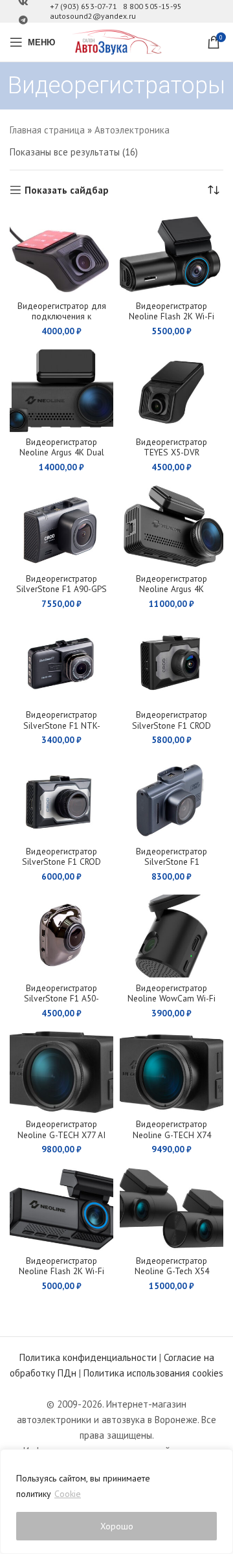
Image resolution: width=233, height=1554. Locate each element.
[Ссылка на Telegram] (23, 20)
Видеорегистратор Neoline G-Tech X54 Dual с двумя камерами (172, 1276)
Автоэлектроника (132, 130)
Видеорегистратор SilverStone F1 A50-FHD (61, 998)
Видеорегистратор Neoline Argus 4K (171, 584)
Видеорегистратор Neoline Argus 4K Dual (61, 447)
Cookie (67, 1494)
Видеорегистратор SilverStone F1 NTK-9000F (61, 725)
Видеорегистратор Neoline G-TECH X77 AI (61, 1129)
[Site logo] (116, 41)
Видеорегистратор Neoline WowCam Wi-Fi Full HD (172, 998)
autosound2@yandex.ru (93, 16)
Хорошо (116, 1526)
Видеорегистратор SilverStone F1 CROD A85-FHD (171, 725)
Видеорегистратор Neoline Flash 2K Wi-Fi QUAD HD (171, 316)
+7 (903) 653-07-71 (83, 6)
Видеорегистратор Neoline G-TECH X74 (172, 1129)
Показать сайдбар (67, 190)
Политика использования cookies (153, 1373)
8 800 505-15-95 (152, 6)
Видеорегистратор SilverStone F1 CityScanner (171, 861)
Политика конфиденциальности (88, 1357)
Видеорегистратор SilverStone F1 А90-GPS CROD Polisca (61, 589)
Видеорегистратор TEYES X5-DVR (171, 447)
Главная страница (47, 130)
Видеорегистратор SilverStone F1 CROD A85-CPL (61, 861)
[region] (116, 1501)
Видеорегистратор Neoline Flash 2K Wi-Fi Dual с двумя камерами (61, 1276)
